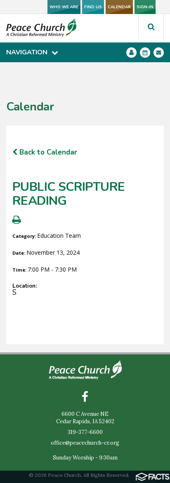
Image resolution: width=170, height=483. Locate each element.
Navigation (26, 52)
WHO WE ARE (64, 7)
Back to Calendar (47, 152)
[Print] (16, 220)
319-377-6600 (85, 432)
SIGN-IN (145, 7)
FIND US (93, 7)
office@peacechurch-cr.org (85, 442)
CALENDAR (119, 7)
